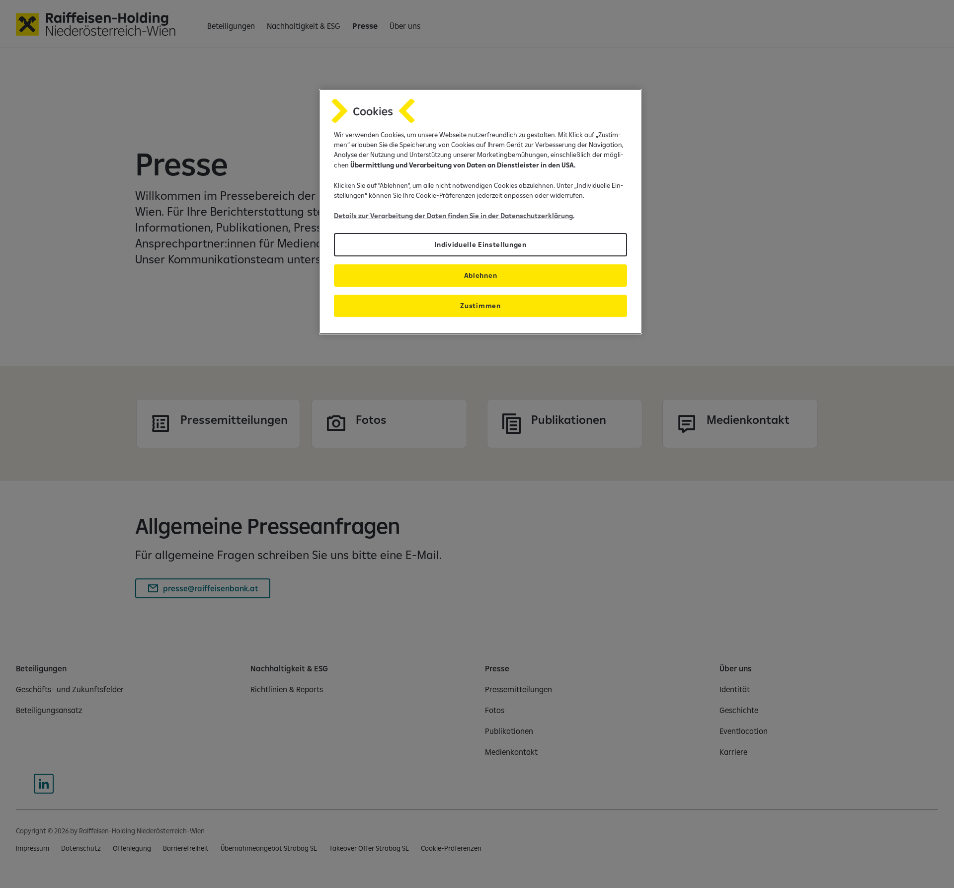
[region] (480, 212)
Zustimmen (480, 305)
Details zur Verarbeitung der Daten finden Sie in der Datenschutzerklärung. (454, 215)
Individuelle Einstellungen (480, 244)
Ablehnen (480, 275)
